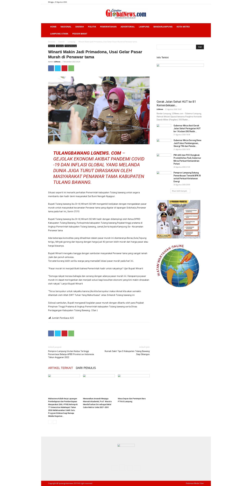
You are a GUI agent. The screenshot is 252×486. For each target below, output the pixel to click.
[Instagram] (192, 2)
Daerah (79, 26)
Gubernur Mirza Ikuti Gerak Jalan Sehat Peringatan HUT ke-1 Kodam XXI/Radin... (187, 128)
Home (53, 26)
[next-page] (54, 422)
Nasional (66, 26)
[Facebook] (187, 2)
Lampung (144, 26)
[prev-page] (50, 422)
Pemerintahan (108, 26)
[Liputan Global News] (126, 13)
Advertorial (128, 26)
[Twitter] (197, 2)
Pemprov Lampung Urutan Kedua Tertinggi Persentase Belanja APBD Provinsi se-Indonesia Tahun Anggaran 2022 (71, 354)
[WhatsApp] (71, 68)
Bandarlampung (163, 26)
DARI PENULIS (86, 367)
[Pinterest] (64, 68)
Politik (92, 26)
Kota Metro (183, 26)
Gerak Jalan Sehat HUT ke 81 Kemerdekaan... (176, 103)
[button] (200, 27)
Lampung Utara (59, 33)
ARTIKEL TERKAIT (60, 367)
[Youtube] (202, 2)
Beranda (51, 41)
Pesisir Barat (79, 33)
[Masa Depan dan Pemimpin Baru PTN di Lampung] (134, 385)
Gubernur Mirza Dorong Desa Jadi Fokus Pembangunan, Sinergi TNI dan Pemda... (187, 143)
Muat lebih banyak (179, 191)
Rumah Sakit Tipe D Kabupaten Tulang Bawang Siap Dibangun (127, 353)
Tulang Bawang (70, 46)
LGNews (57, 62)
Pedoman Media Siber (195, 483)
